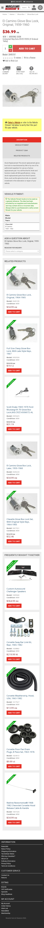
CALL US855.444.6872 (33, 73)
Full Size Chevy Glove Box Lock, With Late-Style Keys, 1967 (19, 351)
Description (21, 140)
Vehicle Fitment (22, 145)
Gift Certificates (6, 889)
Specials (4, 892)
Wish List (4, 908)
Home (5, 14)
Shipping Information (8, 851)
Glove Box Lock (32, 14)
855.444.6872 (17, 2)
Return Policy (5, 849)
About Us (4, 859)
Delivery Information (8, 861)
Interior (12, 14)
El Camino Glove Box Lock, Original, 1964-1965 (19, 296)
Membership (5, 913)
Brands (3, 887)
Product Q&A (22, 150)
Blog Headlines (6, 894)
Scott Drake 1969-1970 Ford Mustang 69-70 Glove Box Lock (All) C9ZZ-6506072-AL (20, 410)
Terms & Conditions (8, 866)
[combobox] (22, 251)
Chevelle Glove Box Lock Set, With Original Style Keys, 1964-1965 (20, 522)
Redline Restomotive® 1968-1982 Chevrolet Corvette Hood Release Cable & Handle (21, 805)
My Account (5, 903)
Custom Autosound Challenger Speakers (16, 590)
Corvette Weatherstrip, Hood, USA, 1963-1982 (20, 697)
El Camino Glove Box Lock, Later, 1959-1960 (19, 467)
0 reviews (17, 57)
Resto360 (4, 846)
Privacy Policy (6, 863)
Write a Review (29, 57)
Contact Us (29, 2)
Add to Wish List (11, 60)
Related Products (22, 156)
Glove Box (20, 14)
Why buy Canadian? (8, 856)
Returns (4, 878)
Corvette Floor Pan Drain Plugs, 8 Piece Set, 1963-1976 (21, 750)
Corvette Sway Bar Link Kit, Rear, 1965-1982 (19, 643)
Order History (6, 906)
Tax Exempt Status (7, 854)
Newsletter (5, 911)
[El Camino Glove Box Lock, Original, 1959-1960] (22, 95)
